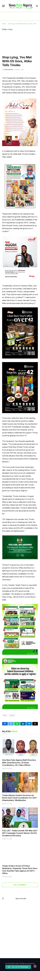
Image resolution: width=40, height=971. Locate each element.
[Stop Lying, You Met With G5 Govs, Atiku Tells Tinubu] (20, 40)
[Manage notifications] (35, 966)
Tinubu (11, 715)
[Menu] (3, 6)
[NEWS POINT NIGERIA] (21, 6)
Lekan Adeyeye (8, 69)
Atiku (5, 715)
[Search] (37, 6)
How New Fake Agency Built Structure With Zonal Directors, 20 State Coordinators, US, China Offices (19, 762)
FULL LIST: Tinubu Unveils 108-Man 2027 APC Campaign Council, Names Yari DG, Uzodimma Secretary (19, 833)
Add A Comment (19, 885)
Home (4, 23)
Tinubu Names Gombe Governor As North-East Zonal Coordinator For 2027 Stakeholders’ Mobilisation (19, 797)
